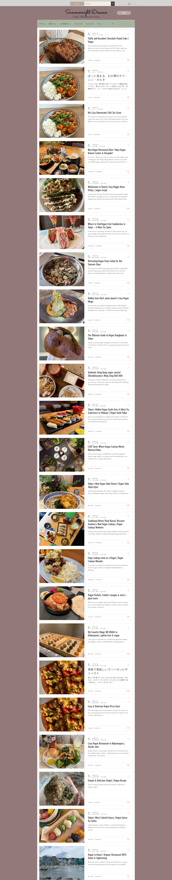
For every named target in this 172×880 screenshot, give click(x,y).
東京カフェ (52, 24)
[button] (113, 24)
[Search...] (113, 3)
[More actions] (129, 34)
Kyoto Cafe (89, 24)
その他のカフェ (65, 24)
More (99, 24)
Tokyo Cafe (78, 24)
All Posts (42, 24)
